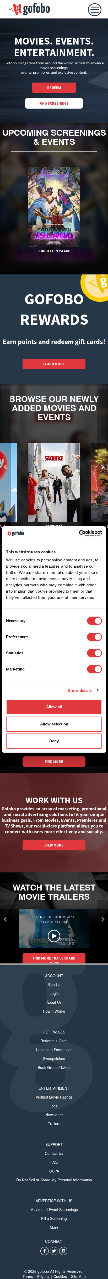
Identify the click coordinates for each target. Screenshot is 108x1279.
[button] (5, 919)
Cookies (60, 1276)
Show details (80, 690)
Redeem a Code (54, 1040)
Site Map (78, 1276)
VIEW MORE (54, 845)
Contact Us (54, 1153)
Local (54, 1105)
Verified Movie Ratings (54, 1097)
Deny (54, 741)
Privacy (43, 1276)
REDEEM (54, 87)
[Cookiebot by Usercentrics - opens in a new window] (79, 533)
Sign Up (54, 984)
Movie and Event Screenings (54, 1209)
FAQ (54, 1162)
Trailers (54, 1123)
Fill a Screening (54, 1218)
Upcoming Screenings (54, 1049)
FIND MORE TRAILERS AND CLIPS (54, 961)
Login (54, 993)
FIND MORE (54, 761)
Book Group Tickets (54, 1067)
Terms (28, 1276)
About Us (54, 1002)
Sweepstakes (54, 1058)
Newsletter (54, 1114)
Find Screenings (54, 103)
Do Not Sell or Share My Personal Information (54, 1179)
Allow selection (54, 724)
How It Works (54, 1011)
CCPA (54, 1171)
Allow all (54, 707)
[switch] (94, 637)
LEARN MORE (54, 364)
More (54, 1227)
